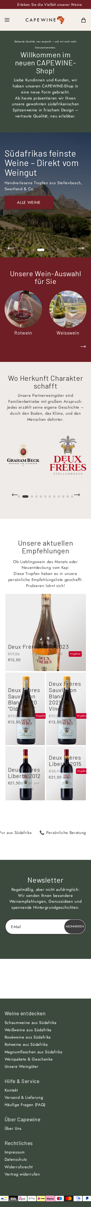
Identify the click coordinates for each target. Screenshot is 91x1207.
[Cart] (83, 20)
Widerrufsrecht (19, 1167)
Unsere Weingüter (22, 1066)
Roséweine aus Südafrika (28, 1037)
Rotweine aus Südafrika (26, 1044)
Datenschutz (16, 1159)
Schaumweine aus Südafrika (31, 1022)
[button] (7, 20)
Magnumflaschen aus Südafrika (33, 1052)
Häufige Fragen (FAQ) (25, 1105)
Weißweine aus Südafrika (28, 1030)
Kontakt (11, 1090)
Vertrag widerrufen (22, 1174)
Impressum (15, 1152)
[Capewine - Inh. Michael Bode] (45, 19)
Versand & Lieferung (24, 1097)
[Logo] (23, 455)
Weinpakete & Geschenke (29, 1059)
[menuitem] (83, 20)
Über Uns (13, 1128)
